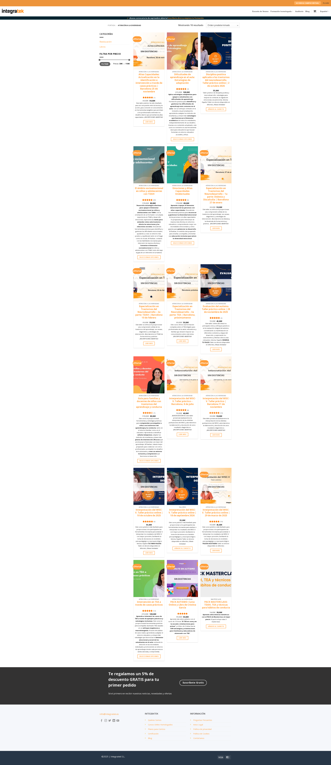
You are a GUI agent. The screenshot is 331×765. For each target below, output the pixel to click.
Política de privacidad (202, 729)
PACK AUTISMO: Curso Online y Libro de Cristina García (182, 605)
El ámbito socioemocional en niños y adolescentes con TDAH (149, 191)
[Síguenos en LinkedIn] (113, 720)
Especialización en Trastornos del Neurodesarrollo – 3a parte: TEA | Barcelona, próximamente (182, 312)
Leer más (149, 122)
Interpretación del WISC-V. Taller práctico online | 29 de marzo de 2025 (216, 512)
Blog (307, 11)
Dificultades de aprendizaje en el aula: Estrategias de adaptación (182, 78)
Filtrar (104, 64)
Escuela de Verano (260, 11)
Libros (103, 46)
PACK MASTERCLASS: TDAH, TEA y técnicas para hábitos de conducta (216, 605)
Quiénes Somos (154, 720)
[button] (326, 3)
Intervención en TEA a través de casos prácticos (149, 603)
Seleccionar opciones (182, 139)
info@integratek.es (109, 714)
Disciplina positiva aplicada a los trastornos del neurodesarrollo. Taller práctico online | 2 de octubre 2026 (216, 80)
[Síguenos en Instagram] (105, 720)
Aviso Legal (198, 724)
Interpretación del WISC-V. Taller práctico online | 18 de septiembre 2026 (182, 512)
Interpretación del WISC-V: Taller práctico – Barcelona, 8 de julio (182, 401)
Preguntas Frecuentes (202, 720)
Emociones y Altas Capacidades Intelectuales (182, 191)
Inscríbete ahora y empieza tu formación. (186, 18)
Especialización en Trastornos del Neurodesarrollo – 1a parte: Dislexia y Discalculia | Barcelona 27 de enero (216, 195)
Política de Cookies (201, 733)
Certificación (153, 733)
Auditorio (299, 11)
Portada (111, 25)
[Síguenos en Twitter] (109, 720)
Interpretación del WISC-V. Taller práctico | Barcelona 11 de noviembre (216, 402)
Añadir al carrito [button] (216, 109)
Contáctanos (198, 738)
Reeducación (106, 41)
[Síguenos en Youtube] (117, 720)
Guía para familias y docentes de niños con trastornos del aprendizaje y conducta (149, 402)
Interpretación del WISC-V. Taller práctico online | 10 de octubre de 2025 (149, 512)
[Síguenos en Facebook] (101, 720)
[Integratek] (13, 11)
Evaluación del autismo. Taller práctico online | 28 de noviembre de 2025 (216, 309)
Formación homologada (281, 11)
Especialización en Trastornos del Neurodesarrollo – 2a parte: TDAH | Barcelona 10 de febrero (149, 312)
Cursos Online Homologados (160, 724)
